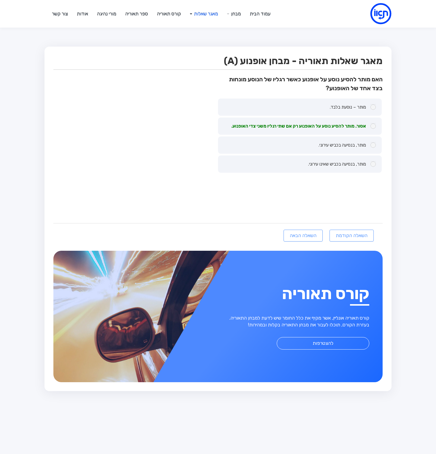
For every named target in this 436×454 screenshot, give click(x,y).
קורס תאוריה (169, 14)
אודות (82, 14)
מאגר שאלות (205, 14)
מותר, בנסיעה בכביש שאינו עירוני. (337, 164)
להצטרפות (323, 343)
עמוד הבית (260, 14)
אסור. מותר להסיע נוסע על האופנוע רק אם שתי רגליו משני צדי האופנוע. (298, 126)
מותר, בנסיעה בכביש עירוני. (342, 145)
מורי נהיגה (106, 14)
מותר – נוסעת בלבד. (348, 107)
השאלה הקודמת (351, 235)
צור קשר (60, 14)
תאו (374, 13)
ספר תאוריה (136, 14)
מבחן (235, 14)
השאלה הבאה (303, 235)
